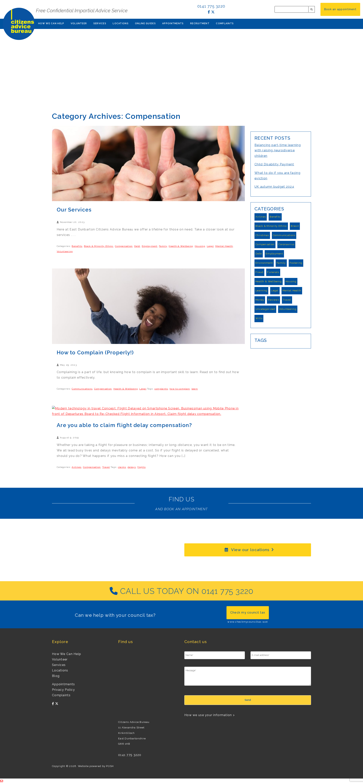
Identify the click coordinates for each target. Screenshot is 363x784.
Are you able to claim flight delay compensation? (124, 425)
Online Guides (145, 23)
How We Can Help (51, 23)
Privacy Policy (63, 689)
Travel (106, 467)
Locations (121, 23)
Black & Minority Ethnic (98, 246)
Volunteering (65, 251)
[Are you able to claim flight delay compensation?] (148, 411)
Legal (210, 246)
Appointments (173, 23)
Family (163, 246)
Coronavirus (286, 244)
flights (141, 467)
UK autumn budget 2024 (274, 186)
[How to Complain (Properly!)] (148, 306)
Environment (264, 262)
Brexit (295, 226)
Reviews (273, 299)
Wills (258, 318)
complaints (161, 388)
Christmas (262, 235)
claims (122, 467)
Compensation (124, 246)
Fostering (296, 262)
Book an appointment (340, 9)
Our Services (74, 210)
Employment (149, 246)
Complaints (225, 23)
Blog (56, 676)
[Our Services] (148, 163)
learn (195, 388)
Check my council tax (247, 612)
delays (132, 467)
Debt (137, 246)
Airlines (76, 467)
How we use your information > (209, 715)
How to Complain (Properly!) (95, 352)
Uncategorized (265, 309)
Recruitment (199, 23)
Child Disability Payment (274, 164)
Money (259, 299)
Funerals (273, 272)
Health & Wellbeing (181, 246)
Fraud (259, 272)
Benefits (77, 246)
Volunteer (79, 23)
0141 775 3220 (211, 6)
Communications (82, 388)
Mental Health (224, 246)
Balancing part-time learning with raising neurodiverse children (277, 150)
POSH (110, 766)
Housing (200, 246)
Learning (261, 290)
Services (99, 23)
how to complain (180, 388)
